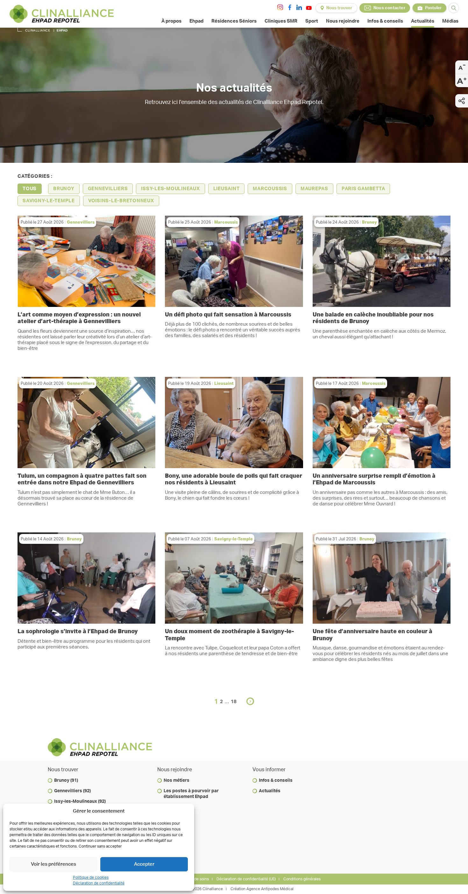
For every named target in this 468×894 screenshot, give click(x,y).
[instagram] (280, 7)
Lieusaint (226, 188)
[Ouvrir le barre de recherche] (453, 8)
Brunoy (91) (66, 780)
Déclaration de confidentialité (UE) (246, 879)
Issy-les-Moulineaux (170, 188)
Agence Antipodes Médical (270, 889)
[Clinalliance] (62, 13)
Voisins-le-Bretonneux (121, 200)
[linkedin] (299, 7)
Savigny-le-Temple (49, 200)
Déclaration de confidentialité (98, 883)
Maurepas (314, 188)
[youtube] (309, 8)
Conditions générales (302, 879)
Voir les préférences (53, 864)
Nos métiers (176, 780)
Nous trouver (339, 8)
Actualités (269, 791)
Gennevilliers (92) (72, 791)
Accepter (144, 864)
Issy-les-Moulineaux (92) (80, 801)
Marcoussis (270, 188)
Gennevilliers (108, 188)
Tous (30, 188)
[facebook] (290, 7)
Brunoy (63, 188)
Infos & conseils (276, 780)
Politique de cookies (91, 877)
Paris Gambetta (363, 188)
